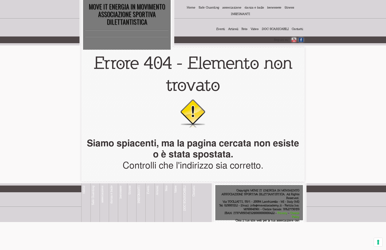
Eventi (220, 29)
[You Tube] (294, 40)
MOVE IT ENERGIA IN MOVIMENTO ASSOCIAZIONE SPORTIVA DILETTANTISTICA (127, 14)
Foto (244, 29)
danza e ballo (254, 7)
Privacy (282, 213)
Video (255, 29)
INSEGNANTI (240, 14)
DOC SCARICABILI (275, 29)
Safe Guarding (209, 7)
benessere (274, 7)
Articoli (233, 29)
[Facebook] (301, 40)
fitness (289, 7)
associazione (231, 7)
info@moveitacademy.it (266, 205)
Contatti (297, 29)
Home (191, 7)
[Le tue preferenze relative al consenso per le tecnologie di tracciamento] (378, 242)
